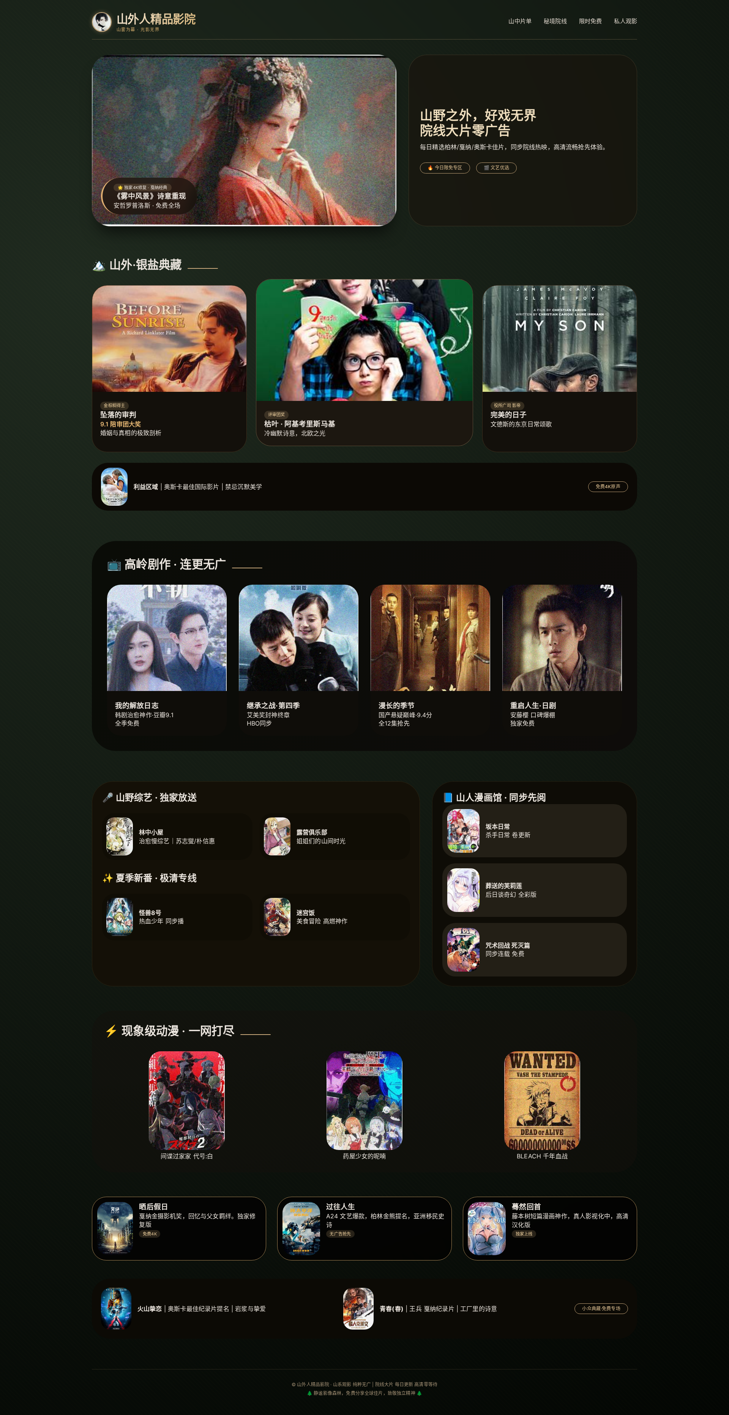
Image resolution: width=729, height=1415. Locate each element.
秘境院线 (555, 21)
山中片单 (520, 21)
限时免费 (590, 21)
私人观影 (625, 21)
